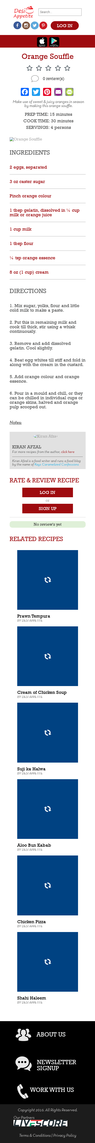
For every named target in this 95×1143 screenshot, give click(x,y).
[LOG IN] (65, 20)
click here (67, 452)
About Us (51, 1034)
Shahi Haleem (31, 998)
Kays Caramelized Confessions (56, 464)
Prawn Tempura (33, 616)
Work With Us (52, 1089)
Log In (47, 492)
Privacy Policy (64, 1135)
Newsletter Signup (56, 1064)
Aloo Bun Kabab (34, 845)
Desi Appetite (32, 620)
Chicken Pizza (31, 921)
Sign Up (47, 508)
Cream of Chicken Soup (42, 692)
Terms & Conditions (35, 1135)
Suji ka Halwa (31, 768)
